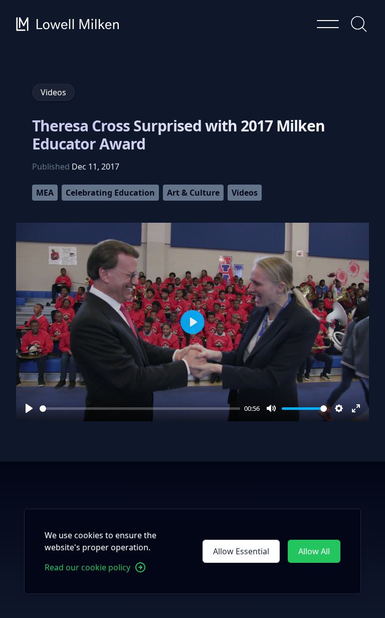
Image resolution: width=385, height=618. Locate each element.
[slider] (140, 408)
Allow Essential (241, 551)
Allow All (314, 551)
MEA (45, 192)
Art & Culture (193, 192)
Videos (245, 192)
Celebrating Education (110, 192)
